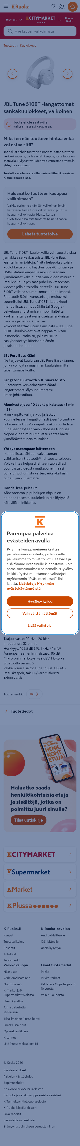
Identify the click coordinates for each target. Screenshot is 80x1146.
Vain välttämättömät (40, 613)
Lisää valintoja (40, 625)
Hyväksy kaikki (40, 601)
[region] (40, 573)
